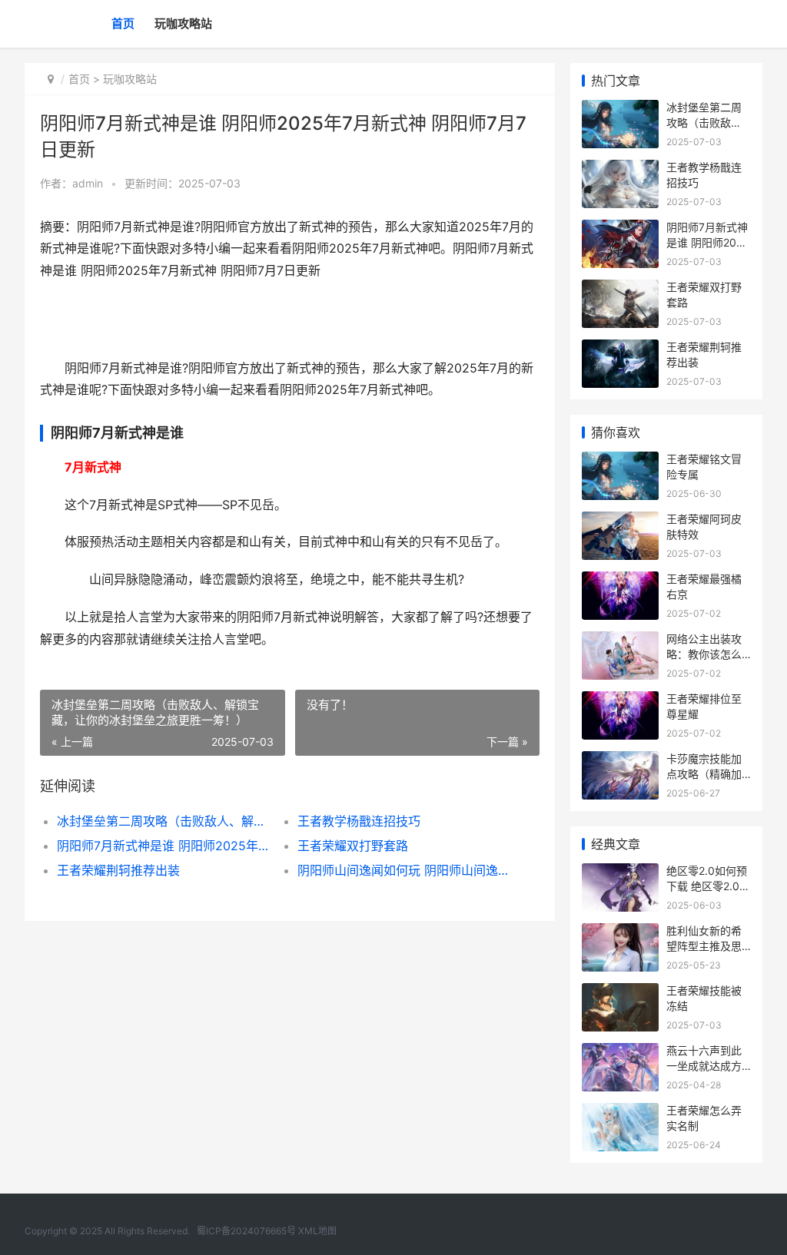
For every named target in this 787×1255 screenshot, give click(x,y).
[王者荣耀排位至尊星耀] (620, 700)
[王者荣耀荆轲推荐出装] (620, 349)
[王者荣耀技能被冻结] (620, 992)
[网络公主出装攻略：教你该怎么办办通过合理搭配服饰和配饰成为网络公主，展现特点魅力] (620, 640)
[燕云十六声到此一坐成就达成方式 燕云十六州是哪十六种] (620, 1052)
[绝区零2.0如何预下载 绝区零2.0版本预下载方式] (620, 872)
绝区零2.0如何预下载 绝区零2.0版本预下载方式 (708, 885)
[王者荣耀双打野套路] (620, 289)
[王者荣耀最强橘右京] (620, 581)
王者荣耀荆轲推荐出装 (118, 870)
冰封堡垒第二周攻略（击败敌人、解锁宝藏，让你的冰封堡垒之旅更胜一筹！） (165, 821)
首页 (122, 23)
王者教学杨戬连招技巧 (358, 821)
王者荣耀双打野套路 (352, 845)
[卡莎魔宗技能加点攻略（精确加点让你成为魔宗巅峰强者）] (620, 760)
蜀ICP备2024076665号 (246, 1231)
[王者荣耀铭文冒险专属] (620, 461)
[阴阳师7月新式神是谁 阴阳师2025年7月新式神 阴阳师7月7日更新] (620, 229)
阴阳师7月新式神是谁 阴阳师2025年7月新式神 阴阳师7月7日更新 (165, 845)
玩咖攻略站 (183, 23)
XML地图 (317, 1231)
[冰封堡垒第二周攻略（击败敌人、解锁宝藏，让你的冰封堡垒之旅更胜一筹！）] (620, 109)
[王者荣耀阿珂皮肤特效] (620, 521)
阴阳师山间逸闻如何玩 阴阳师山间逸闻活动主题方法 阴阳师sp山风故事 (405, 870)
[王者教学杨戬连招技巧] (620, 169)
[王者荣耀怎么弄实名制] (620, 1112)
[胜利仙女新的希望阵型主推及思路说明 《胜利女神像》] (620, 932)
